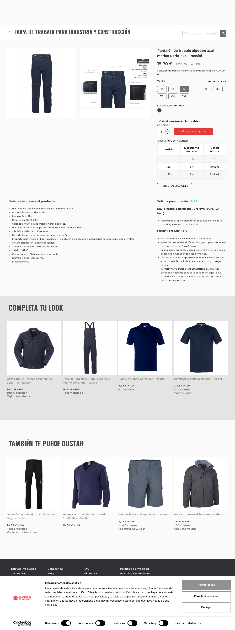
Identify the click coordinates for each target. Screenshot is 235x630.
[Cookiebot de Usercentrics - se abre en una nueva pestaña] (22, 623)
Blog (50, 573)
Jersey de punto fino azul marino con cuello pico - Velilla (88, 516)
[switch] (100, 623)
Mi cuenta (90, 573)
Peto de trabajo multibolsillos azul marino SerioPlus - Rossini (86, 380)
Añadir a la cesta (193, 131)
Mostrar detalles (185, 623)
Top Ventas (18, 573)
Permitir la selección (206, 596)
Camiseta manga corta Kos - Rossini (198, 378)
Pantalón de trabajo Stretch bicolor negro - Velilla (31, 516)
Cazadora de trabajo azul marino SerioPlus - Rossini (29, 380)
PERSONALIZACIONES (174, 185)
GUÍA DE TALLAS (215, 81)
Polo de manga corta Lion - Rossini (141, 378)
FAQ (86, 568)
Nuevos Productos (23, 568)
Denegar (206, 607)
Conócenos (55, 568)
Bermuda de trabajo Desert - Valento (144, 514)
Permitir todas (206, 584)
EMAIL (193, 201)
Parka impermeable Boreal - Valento (199, 514)
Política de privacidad (134, 568)
